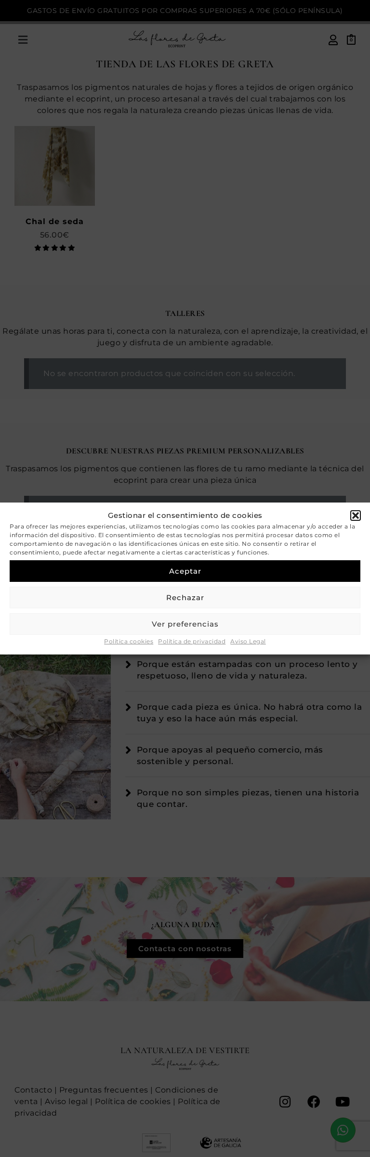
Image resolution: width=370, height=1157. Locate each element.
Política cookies (128, 641)
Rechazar (185, 597)
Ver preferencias (185, 624)
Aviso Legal (248, 641)
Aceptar (185, 571)
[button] (355, 515)
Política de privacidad (191, 641)
